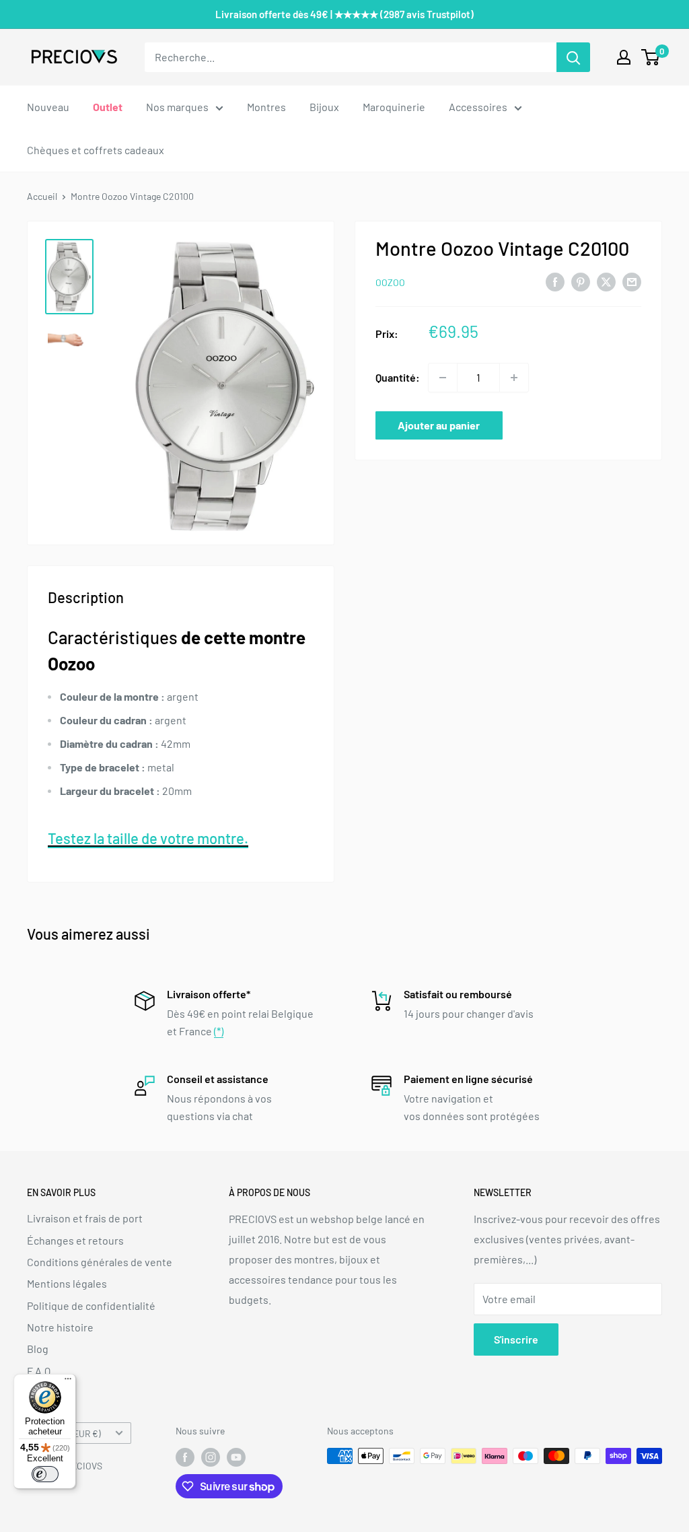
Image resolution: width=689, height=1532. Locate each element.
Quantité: (397, 377)
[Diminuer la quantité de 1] (443, 377)
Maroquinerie (394, 106)
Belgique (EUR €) (67, 1433)
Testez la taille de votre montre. (148, 838)
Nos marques (177, 106)
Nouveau (48, 106)
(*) (218, 1030)
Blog (37, 1348)
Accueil (42, 196)
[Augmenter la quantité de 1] (514, 377)
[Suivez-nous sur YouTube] (236, 1457)
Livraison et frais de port (85, 1218)
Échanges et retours (75, 1240)
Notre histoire (60, 1327)
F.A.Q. (40, 1370)
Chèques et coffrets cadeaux (95, 149)
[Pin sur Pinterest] (580, 281)
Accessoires (478, 106)
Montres (266, 106)
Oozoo (390, 282)
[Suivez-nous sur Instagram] (210, 1457)
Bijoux (324, 106)
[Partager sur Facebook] (555, 281)
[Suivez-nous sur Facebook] (185, 1457)
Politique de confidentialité (91, 1305)
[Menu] (68, 1382)
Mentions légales (67, 1283)
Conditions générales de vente (99, 1261)
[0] (651, 57)
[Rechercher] (573, 57)
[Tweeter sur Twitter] (606, 281)
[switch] (45, 1474)
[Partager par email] (631, 281)
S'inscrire (516, 1339)
